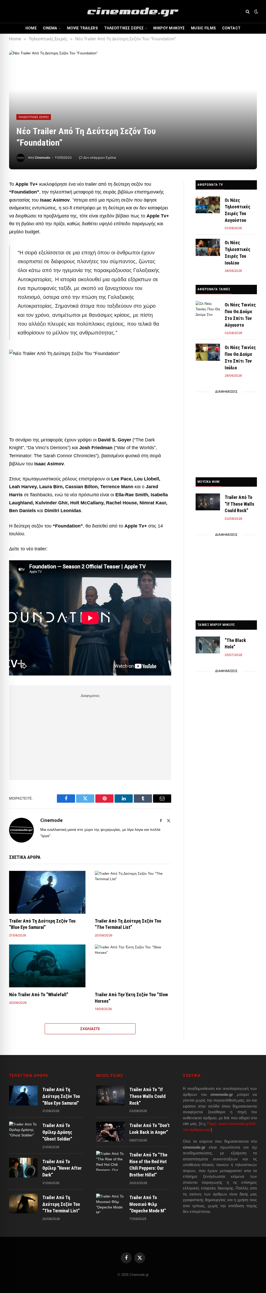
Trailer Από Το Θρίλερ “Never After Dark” (62, 1168)
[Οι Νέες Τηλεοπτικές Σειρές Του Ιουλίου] (208, 247)
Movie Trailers (82, 28)
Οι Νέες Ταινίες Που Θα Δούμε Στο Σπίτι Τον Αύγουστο (240, 314)
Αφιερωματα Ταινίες (213, 289)
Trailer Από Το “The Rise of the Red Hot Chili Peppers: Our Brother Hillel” (148, 1165)
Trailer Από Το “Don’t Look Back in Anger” (149, 1129)
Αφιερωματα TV (210, 184)
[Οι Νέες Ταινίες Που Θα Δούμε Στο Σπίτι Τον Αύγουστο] (208, 309)
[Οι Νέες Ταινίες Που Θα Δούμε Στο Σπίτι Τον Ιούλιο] (208, 352)
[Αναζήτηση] (248, 11)
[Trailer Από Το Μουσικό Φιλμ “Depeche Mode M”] (110, 1203)
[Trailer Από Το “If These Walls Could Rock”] (208, 501)
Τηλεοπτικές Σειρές (33, 117)
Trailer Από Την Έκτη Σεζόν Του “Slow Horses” (131, 997)
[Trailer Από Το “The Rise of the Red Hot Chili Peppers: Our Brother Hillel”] (110, 1161)
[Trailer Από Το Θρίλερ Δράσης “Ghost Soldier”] (23, 1131)
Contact (231, 28)
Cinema (50, 28)
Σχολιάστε (90, 1028)
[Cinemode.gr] (133, 11)
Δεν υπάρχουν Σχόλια (99, 157)
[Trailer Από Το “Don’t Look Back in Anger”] (110, 1131)
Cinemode (42, 157)
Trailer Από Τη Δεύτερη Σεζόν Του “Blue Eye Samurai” (42, 924)
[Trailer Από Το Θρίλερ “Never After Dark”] (23, 1168)
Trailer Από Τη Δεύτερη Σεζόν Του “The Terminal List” (128, 924)
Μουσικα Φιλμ (208, 482)
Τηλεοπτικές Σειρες (124, 28)
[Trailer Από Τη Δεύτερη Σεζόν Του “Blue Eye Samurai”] (47, 892)
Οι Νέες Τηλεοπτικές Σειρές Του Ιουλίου (237, 252)
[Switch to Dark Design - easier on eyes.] (255, 11)
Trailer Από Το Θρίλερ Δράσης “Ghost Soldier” (57, 1132)
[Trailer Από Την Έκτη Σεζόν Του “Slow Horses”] (133, 965)
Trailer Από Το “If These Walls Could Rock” (239, 503)
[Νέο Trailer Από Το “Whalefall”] (47, 965)
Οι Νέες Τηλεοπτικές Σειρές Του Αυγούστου (237, 210)
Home (31, 28)
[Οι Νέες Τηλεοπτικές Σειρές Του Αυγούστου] (208, 204)
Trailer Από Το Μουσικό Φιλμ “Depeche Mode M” (147, 1204)
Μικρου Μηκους (169, 28)
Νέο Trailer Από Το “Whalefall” (38, 994)
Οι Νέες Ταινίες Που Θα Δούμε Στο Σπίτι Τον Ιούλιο (240, 357)
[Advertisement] (90, 735)
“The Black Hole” (235, 644)
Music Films (203, 28)
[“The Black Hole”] (208, 644)
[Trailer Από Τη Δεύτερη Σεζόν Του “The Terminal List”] (133, 892)
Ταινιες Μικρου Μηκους (216, 625)
